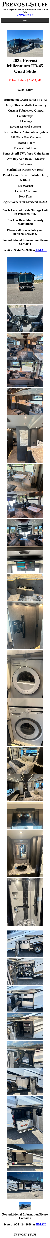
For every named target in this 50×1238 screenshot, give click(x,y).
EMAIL (41, 250)
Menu (25, 20)
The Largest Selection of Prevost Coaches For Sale (25, 11)
